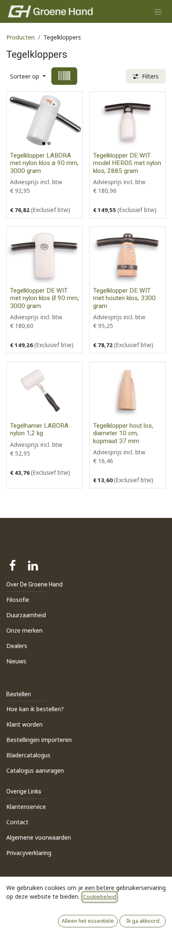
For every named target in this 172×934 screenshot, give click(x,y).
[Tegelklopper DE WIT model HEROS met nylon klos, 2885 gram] (127, 120)
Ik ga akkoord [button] (142, 920)
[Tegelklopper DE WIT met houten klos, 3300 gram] (127, 255)
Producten (20, 37)
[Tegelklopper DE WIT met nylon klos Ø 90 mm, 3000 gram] (44, 255)
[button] (28, 76)
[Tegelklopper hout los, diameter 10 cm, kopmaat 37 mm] (127, 390)
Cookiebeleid (99, 896)
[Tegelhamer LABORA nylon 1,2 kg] (44, 390)
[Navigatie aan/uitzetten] (158, 11)
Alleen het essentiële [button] (88, 920)
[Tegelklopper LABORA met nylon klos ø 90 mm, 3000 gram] (44, 120)
